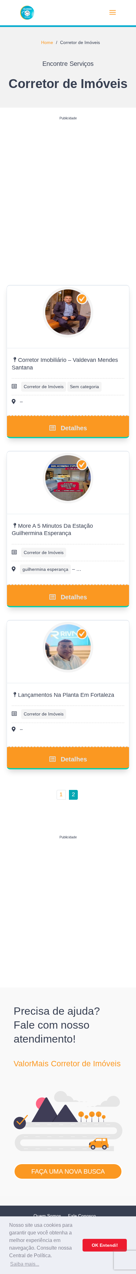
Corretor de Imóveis (44, 386)
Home (47, 42)
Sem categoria (84, 386)
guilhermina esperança (45, 569)
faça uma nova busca (68, 1171)
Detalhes (74, 428)
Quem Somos (47, 1215)
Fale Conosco (82, 1215)
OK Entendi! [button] (105, 1245)
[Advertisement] (68, 191)
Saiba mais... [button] (24, 1264)
